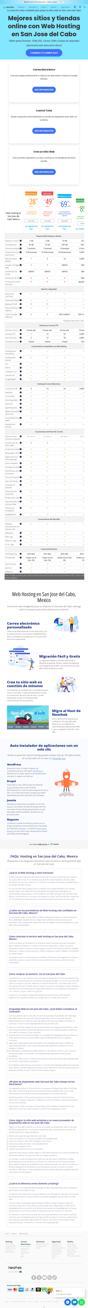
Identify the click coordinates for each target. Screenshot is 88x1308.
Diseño (70, 1241)
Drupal (10, 787)
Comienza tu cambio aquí (44, 52)
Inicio (7, 1234)
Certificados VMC (57, 1252)
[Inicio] (8, 7)
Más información (44, 89)
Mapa (36, 1301)
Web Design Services (73, 1256)
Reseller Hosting (10, 1248)
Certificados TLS (57, 1246)
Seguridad (56, 1241)
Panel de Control (41, 1246)
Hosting (8, 1241)
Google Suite (25, 1249)
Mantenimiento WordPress (72, 1253)
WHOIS (38, 1248)
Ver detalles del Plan (31, 227)
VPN (53, 1258)
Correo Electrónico (25, 1242)
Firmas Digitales (56, 1250)
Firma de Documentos (59, 1248)
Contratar (31, 221)
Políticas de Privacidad (18, 1301)
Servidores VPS (10, 1252)
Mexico (14, 1234)
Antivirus (54, 1256)
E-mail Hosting (25, 1246)
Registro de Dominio (42, 1244)
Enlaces (30, 1301)
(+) (44, 1307)
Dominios (40, 1241)
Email (22, 1254)
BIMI (22, 1257)
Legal (7, 1301)
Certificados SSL (57, 1244)
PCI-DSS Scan (56, 1254)
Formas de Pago (45, 1301)
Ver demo (31, 436)
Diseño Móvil (71, 1250)
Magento (22, 828)
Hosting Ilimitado (10, 1246)
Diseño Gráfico (71, 1246)
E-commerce (9, 1250)
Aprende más (58, 758)
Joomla (10, 806)
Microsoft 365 (25, 1253)
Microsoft (24, 1250)
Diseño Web (71, 1244)
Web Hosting (23, 1234)
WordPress (37, 771)
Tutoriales (56, 1301)
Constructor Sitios (72, 1248)
